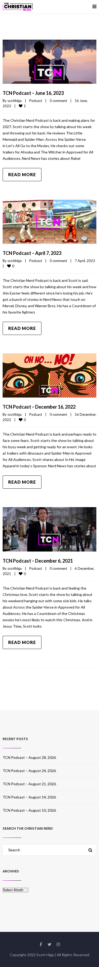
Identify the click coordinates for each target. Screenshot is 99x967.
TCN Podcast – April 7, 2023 (32, 253)
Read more (22, 174)
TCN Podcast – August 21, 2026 (29, 784)
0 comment (58, 101)
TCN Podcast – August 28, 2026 (29, 757)
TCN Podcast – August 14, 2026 (29, 797)
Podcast (35, 101)
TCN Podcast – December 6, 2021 (38, 561)
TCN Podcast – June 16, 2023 (33, 93)
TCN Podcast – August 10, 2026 (29, 810)
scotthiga (14, 101)
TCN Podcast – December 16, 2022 (39, 407)
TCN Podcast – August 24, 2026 (29, 770)
